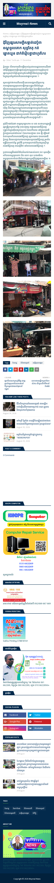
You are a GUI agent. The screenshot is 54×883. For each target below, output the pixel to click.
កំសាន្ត (14, 363)
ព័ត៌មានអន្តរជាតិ (9, 813)
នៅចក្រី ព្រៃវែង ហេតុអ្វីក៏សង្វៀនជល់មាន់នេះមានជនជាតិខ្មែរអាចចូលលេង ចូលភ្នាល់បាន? (33, 422)
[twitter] (39, 715)
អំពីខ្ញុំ (34, 813)
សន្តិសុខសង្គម (15, 34)
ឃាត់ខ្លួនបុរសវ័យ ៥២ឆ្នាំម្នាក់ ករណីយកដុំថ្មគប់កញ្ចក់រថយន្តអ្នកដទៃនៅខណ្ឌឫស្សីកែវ (32, 784)
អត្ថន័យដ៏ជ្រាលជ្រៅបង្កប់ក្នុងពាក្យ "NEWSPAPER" (29, 436)
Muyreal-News (27, 23)
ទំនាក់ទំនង (16, 808)
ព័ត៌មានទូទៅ (25, 363)
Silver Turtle (11, 60)
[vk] (39, 728)
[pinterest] (39, 721)
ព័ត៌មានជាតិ (28, 808)
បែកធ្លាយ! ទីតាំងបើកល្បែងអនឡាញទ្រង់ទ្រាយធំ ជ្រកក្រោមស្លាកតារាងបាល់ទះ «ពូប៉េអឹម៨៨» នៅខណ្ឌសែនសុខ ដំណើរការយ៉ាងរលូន (33, 766)
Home (5, 34)
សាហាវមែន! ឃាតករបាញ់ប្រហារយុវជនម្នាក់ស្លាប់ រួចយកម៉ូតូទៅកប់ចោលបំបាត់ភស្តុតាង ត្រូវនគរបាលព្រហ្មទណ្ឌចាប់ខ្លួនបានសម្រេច (34, 747)
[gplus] (14, 721)
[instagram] (14, 728)
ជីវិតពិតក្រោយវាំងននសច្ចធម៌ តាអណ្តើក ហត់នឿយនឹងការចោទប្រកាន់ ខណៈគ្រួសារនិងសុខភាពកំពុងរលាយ (32, 406)
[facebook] (14, 715)
